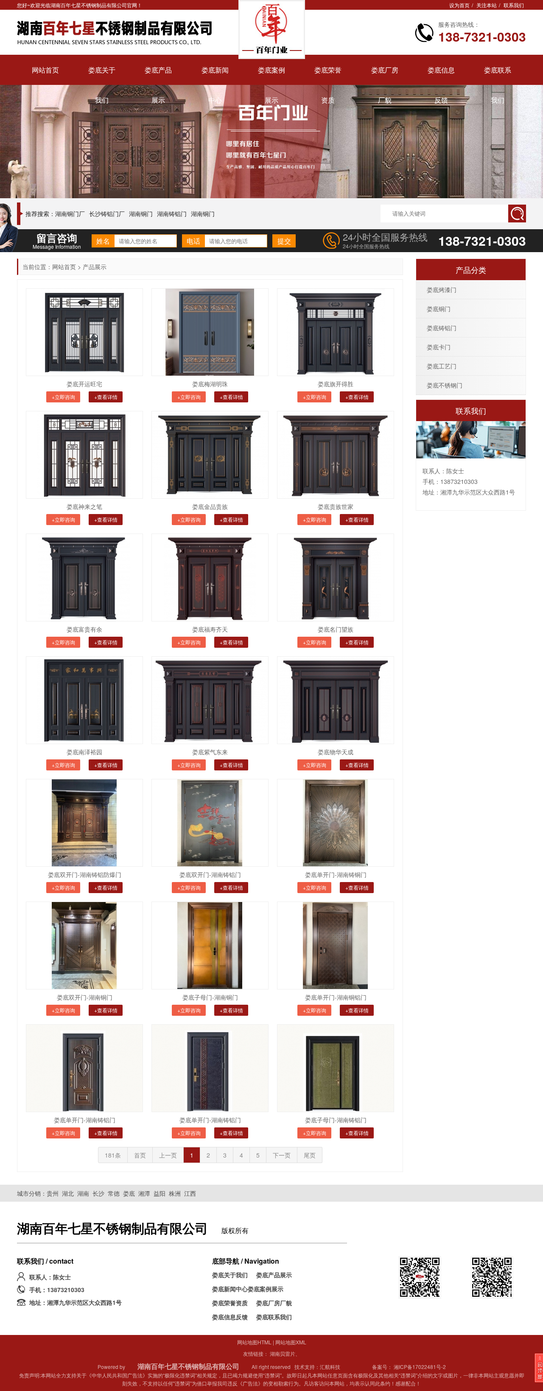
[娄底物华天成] (335, 700)
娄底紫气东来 (210, 751)
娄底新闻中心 (230, 1288)
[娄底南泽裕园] (84, 700)
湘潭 (144, 1193)
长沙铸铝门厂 (107, 213)
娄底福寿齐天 (210, 629)
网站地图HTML (254, 1342)
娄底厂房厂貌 (274, 1302)
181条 (113, 1155)
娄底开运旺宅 (84, 383)
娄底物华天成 (335, 751)
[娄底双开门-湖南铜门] (84, 945)
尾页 (310, 1155)
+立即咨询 (63, 396)
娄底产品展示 (274, 1274)
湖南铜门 (141, 213)
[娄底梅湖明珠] (210, 332)
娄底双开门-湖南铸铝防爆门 (84, 874)
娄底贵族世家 (335, 506)
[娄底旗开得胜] (335, 332)
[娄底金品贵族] (210, 455)
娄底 (129, 1193)
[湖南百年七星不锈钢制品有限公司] (117, 32)
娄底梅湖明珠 (210, 383)
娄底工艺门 (441, 366)
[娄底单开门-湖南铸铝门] (84, 1068)
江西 (190, 1193)
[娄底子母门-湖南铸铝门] (335, 1068)
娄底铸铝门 (441, 327)
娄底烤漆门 (441, 289)
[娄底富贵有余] (84, 577)
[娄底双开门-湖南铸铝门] (210, 823)
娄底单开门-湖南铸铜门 (336, 874)
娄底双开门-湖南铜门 (84, 997)
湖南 (83, 1193)
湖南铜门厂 (70, 213)
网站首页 (64, 266)
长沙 (98, 1193)
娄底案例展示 (265, 1288)
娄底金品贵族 (210, 506)
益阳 (159, 1193)
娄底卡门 (439, 347)
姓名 (103, 241)
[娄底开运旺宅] (84, 332)
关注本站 (486, 4)
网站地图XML (290, 1342)
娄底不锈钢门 (444, 385)
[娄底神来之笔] (84, 455)
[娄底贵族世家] (335, 455)
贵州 (53, 1193)
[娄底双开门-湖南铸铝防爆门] (84, 823)
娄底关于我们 (230, 1274)
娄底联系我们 (274, 1316)
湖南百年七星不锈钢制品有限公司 (188, 1366)
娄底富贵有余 (84, 629)
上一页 (168, 1155)
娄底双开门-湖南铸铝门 (210, 874)
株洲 (175, 1193)
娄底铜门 (439, 308)
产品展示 (94, 266)
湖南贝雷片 (282, 1353)
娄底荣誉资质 (230, 1302)
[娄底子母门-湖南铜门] (210, 945)
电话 (193, 241)
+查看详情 (106, 396)
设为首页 (459, 4)
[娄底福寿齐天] (210, 577)
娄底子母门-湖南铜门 (210, 997)
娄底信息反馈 (230, 1316)
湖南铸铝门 (172, 213)
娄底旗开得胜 (335, 383)
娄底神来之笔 (84, 506)
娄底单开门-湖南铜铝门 (336, 997)
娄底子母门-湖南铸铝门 (336, 1120)
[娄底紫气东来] (210, 700)
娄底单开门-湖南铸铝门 (84, 1120)
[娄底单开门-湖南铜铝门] (335, 945)
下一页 (282, 1155)
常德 (114, 1193)
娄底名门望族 (335, 629)
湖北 (68, 1193)
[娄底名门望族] (335, 577)
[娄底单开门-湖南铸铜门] (335, 823)
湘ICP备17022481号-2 (420, 1366)
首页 (140, 1155)
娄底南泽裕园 (84, 751)
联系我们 (514, 4)
